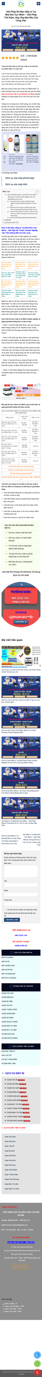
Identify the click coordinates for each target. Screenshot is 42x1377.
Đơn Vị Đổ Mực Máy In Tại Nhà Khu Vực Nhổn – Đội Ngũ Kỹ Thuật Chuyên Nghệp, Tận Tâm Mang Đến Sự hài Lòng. (23, 197)
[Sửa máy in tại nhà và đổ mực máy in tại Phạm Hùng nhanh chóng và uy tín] (21, 657)
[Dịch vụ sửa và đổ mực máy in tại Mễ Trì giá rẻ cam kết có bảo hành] (21, 687)
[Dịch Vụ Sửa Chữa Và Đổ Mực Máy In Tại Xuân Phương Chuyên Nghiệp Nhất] (21, 717)
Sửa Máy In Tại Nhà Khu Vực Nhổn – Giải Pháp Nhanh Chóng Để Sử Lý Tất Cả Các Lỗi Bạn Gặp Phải (19, 823)
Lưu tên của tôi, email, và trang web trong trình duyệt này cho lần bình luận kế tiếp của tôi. (20, 913)
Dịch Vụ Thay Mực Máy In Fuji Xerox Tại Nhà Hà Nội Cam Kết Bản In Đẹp (12, 158)
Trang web (8, 900)
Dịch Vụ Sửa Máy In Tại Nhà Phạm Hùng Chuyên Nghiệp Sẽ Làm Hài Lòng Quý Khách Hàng (19, 762)
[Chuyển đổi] (7, 533)
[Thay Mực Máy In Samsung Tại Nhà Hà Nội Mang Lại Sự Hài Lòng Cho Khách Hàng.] (30, 144)
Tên (5, 881)
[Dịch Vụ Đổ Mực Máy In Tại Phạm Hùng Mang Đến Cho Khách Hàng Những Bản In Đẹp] (21, 778)
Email (6, 890)
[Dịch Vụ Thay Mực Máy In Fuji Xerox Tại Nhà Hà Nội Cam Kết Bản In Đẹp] (12, 144)
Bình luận (8, 863)
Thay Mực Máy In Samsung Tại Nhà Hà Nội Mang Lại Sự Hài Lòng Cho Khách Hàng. (29, 159)
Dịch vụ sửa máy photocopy (19, 178)
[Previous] (4, 151)
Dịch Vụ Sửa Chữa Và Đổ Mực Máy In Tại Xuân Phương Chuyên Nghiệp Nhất (19, 731)
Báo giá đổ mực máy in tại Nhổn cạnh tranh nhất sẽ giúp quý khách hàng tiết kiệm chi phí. (24, 208)
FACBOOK (7, 220)
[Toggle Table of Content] (36, 192)
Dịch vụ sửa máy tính (16, 184)
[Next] (37, 151)
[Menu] (3, 3)
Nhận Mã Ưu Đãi (20, 1267)
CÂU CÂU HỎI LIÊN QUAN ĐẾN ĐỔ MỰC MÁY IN (23, 217)
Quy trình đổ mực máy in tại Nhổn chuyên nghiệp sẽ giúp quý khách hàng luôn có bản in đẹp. (24, 203)
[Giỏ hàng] (38, 3)
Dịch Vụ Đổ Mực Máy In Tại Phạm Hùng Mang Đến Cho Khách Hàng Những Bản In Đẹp (20, 792)
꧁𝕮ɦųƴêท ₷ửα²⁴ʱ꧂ (11, 222)
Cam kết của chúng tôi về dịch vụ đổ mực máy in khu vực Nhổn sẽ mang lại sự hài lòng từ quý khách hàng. (24, 213)
